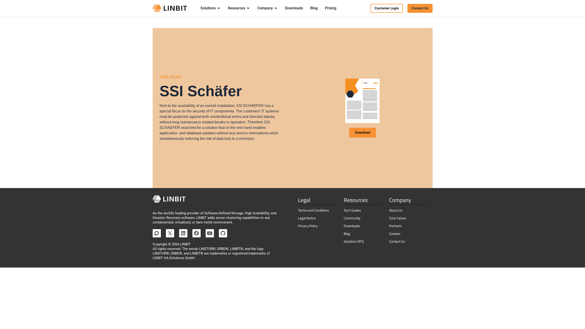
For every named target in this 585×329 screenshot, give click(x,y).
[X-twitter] (170, 233)
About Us (395, 210)
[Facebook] (196, 233)
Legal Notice (307, 218)
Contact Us (397, 241)
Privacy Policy (308, 225)
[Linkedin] (183, 233)
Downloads (352, 225)
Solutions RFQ (354, 241)
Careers (394, 233)
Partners (395, 225)
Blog (347, 233)
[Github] (223, 233)
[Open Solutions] (219, 8)
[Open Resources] (248, 8)
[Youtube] (210, 233)
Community (352, 218)
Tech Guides (352, 210)
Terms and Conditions (313, 210)
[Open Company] (276, 8)
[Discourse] (157, 233)
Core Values (397, 218)
